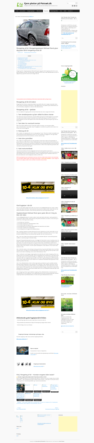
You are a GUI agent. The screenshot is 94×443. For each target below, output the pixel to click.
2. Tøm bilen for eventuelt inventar (24, 61)
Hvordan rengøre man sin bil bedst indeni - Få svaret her (34, 402)
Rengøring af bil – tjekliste (22, 59)
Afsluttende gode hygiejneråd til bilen (24, 67)
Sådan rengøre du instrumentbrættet (30, 403)
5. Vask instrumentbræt (22, 64)
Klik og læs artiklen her (22, 339)
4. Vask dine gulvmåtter (22, 63)
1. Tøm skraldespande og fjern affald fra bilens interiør (27, 60)
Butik (65, 11)
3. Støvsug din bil (21, 62)
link (17, 435)
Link (17, 428)
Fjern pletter (22, 11)
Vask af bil (39, 403)
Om (17, 11)
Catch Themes (61, 441)
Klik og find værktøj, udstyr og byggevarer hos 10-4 (37, 197)
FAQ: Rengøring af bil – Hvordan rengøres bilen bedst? (27, 68)
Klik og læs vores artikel (38, 366)
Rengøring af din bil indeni (22, 57)
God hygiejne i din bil (21, 65)
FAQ (23, 402)
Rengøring (46, 11)
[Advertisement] (69, 106)
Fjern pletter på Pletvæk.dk (38, 3)
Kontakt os (70, 11)
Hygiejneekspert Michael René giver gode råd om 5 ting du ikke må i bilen (30, 66)
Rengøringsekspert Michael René (30, 52)
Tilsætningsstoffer (54, 11)
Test (61, 11)
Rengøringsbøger (31, 11)
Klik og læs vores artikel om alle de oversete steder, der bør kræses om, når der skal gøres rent (68, 47)
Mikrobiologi (39, 11)
